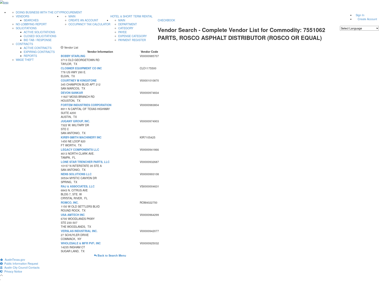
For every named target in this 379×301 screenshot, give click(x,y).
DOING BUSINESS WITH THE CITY (38, 12)
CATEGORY (125, 28)
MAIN (71, 16)
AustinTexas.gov (14, 259)
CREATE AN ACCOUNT (83, 20)
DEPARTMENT (127, 24)
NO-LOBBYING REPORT (31, 24)
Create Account (367, 19)
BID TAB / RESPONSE (38, 40)
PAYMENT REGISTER (132, 40)
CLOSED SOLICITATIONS (40, 36)
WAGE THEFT (25, 60)
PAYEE (122, 32)
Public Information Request (20, 263)
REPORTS (30, 56)
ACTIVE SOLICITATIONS (39, 32)
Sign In (360, 15)
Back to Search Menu (111, 255)
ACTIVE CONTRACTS (38, 48)
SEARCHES (31, 20)
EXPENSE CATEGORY (132, 36)
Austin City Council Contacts (21, 267)
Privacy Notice (12, 271)
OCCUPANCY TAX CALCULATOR (89, 24)
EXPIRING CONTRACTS (39, 52)
